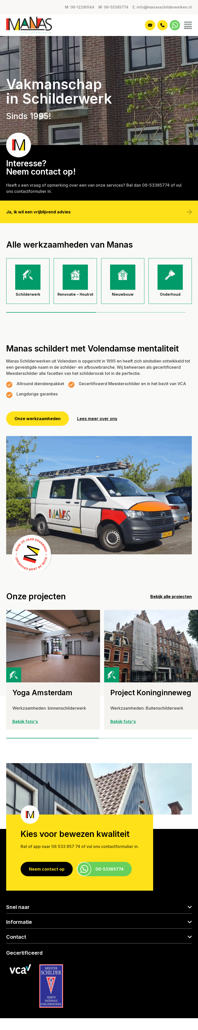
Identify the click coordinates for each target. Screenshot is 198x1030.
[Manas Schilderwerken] (34, 25)
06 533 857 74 (65, 846)
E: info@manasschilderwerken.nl (162, 7)
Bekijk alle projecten (171, 596)
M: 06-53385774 (113, 7)
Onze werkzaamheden (37, 418)
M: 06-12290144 (79, 7)
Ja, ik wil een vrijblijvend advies (38, 211)
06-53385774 (156, 185)
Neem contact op (46, 869)
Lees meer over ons (97, 418)
